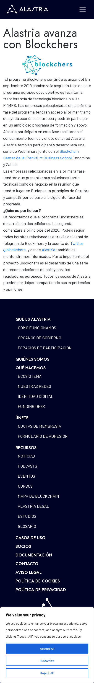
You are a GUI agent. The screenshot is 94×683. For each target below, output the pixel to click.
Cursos (25, 486)
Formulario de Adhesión (43, 436)
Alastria (48, 249)
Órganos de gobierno (39, 337)
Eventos (26, 476)
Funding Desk (31, 406)
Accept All (47, 648)
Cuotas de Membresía (39, 426)
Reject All (47, 673)
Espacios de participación (45, 347)
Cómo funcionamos (37, 327)
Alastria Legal (33, 506)
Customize (47, 661)
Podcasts (27, 465)
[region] (47, 645)
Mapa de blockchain (38, 496)
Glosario (27, 526)
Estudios (27, 516)
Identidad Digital (35, 396)
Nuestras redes (34, 386)
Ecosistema (30, 376)
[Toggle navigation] (83, 9)
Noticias (26, 455)
